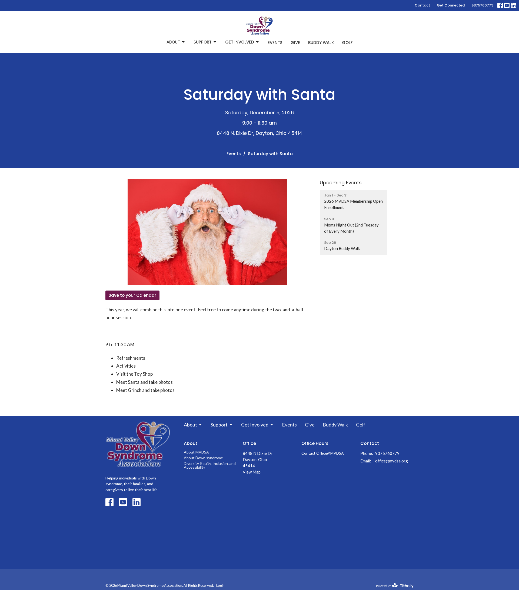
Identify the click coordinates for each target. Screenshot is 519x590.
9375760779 (482, 5)
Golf (347, 42)
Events (275, 42)
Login (220, 585)
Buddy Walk (321, 42)
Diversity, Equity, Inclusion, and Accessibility (210, 465)
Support (203, 42)
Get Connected (451, 5)
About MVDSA (196, 452)
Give (295, 42)
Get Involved (239, 42)
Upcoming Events (341, 182)
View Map (252, 471)
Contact (422, 5)
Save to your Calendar (132, 295)
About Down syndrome (203, 457)
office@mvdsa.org (391, 460)
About (173, 42)
